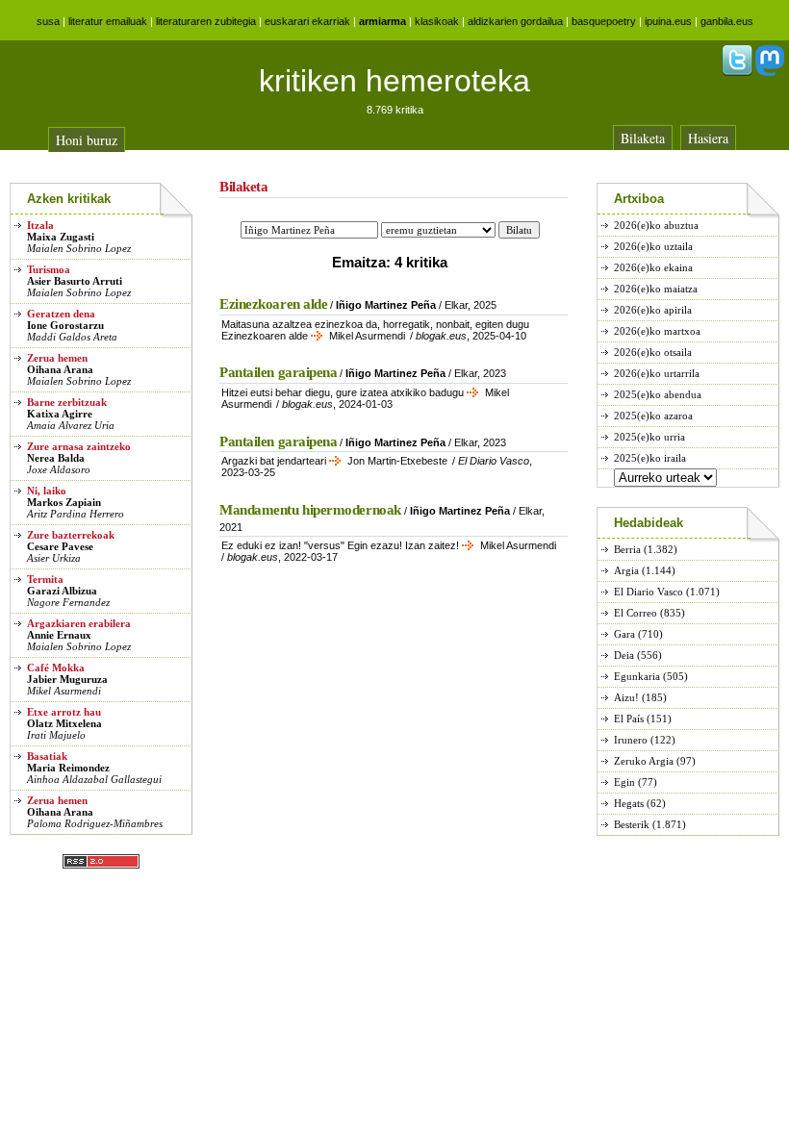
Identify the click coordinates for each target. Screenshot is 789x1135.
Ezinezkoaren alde (273, 304)
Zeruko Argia (644, 761)
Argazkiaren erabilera (79, 623)
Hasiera (708, 138)
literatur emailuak (107, 21)
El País (629, 718)
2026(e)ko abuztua (656, 225)
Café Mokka (56, 667)
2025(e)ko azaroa (653, 415)
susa (48, 21)
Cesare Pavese (60, 546)
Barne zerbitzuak (67, 402)
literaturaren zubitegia (206, 21)
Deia (624, 655)
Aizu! (626, 697)
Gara (624, 634)
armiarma (382, 21)
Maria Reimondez (68, 767)
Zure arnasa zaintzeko (79, 446)
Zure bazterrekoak (71, 535)
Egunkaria (637, 676)
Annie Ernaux (59, 635)
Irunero (631, 739)
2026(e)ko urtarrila (657, 373)
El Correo (635, 612)
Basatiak (47, 756)
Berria (627, 549)
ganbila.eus (726, 21)
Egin (624, 782)
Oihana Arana (60, 369)
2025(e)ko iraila (650, 458)
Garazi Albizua (62, 590)
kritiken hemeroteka (394, 80)
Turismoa (48, 269)
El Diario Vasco (648, 591)
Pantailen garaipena (278, 372)
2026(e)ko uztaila (653, 246)
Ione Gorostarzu (65, 325)
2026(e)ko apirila (653, 309)
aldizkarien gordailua (515, 21)
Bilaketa (643, 138)
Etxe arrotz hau (64, 712)
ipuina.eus (668, 21)
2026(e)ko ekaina (653, 267)
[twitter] (737, 72)
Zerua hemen (57, 358)
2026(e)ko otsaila (653, 352)
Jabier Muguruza (67, 679)
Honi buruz (86, 140)
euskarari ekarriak (307, 21)
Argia (626, 570)
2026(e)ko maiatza (656, 288)
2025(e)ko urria (649, 436)
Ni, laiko (46, 490)
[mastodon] (769, 72)
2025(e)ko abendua (657, 394)
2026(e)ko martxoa (657, 331)
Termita (45, 579)
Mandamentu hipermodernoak (310, 509)
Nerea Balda (56, 458)
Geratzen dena (61, 313)
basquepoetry (604, 21)
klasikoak (437, 21)
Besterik (631, 824)
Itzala (40, 225)
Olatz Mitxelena (64, 723)
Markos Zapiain (64, 502)
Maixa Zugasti (60, 236)
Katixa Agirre (59, 413)
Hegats (629, 803)
